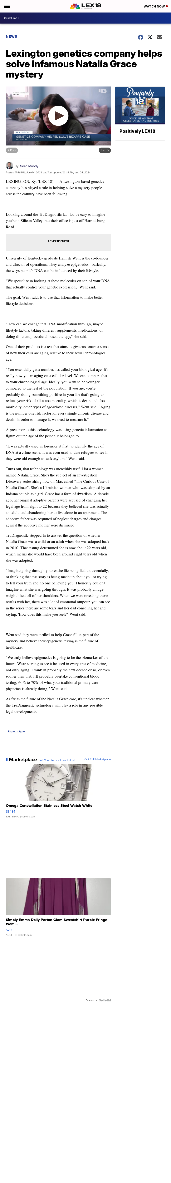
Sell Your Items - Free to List (57, 760)
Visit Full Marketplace (97, 759)
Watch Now (155, 6)
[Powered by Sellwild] (105, 1000)
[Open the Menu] (7, 6)
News (11, 36)
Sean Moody (29, 166)
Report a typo (16, 731)
